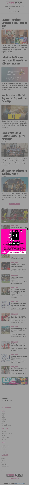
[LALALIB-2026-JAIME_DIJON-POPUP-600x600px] (13, 241)
